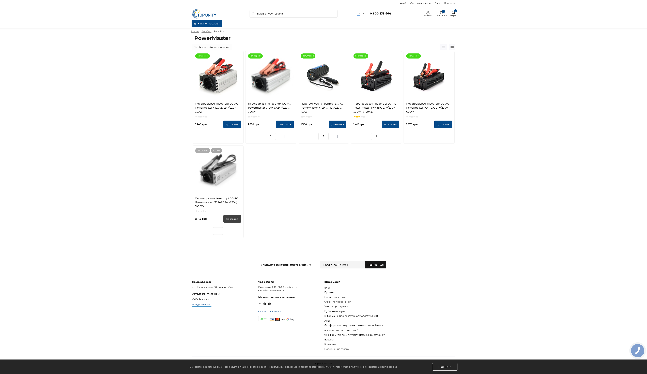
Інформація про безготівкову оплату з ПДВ (351, 316)
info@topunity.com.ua (270, 311)
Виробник (206, 31)
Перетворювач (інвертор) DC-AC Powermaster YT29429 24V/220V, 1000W (216, 202)
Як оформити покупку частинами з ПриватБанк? (354, 334)
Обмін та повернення (337, 301)
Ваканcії (329, 339)
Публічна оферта (334, 311)
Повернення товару (336, 349)
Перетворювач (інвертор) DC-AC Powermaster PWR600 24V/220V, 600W (427, 107)
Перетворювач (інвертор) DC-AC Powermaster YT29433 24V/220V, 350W (216, 107)
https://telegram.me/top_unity (269, 303)
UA (358, 13)
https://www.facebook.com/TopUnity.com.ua (264, 303)
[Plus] (232, 136)
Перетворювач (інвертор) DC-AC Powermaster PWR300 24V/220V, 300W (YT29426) (374, 107)
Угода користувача (336, 306)
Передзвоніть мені (201, 304)
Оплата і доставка (420, 3)
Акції (403, 3)
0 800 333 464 (380, 13)
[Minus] (204, 136)
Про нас (329, 292)
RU (363, 13)
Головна (195, 31)
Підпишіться (375, 264)
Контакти (449, 3)
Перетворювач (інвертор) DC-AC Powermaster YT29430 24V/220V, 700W (269, 107)
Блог (437, 3)
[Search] (253, 14)
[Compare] (238, 56)
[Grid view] (452, 47)
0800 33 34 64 (200, 298)
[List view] (443, 47)
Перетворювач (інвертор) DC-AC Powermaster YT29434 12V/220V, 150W (322, 107)
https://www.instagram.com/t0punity (260, 303)
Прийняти (444, 366)
